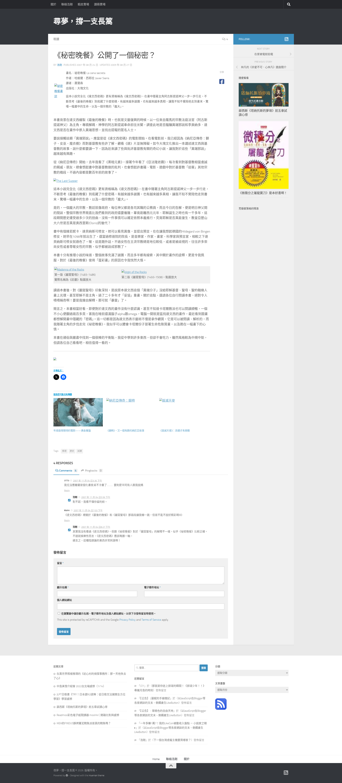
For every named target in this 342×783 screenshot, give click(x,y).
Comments (67, 470)
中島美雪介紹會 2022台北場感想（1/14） (81, 686)
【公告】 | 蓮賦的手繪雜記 (155, 698)
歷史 (72, 451)
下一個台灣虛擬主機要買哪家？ (172, 740)
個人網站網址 (64, 600)
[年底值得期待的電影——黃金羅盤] (78, 412)
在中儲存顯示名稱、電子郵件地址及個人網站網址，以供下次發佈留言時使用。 (108, 613)
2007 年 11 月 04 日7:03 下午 (88, 510)
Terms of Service (151, 619)
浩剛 (59, 64)
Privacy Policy (127, 619)
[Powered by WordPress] (67, 775)
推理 (64, 451)
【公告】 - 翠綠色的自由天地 (156, 710)
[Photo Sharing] (59, 96)
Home (156, 759)
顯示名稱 (63, 587)
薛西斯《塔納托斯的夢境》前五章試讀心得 (82, 707)
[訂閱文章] (221, 708)
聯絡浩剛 (67, 4)
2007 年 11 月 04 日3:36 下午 (87, 480)
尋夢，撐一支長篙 (83, 21)
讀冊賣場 (99, 4)
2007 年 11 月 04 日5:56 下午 (95, 497)
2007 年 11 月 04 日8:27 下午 (95, 527)
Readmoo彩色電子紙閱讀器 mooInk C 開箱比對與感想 (88, 715)
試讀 (79, 451)
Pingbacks (93, 470)
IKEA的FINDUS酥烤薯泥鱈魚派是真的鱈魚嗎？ (84, 723)
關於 (53, 4)
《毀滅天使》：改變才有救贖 (174, 430)
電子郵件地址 (152, 587)
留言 (60, 563)
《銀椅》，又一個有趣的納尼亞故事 (125, 430)
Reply (67, 490)
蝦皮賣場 (83, 4)
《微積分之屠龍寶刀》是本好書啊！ (263, 193)
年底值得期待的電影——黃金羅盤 (72, 430)
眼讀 (56, 39)
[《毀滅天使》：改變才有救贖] (184, 412)
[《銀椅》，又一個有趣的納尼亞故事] (131, 412)
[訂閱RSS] (286, 39)
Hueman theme (96, 775)
